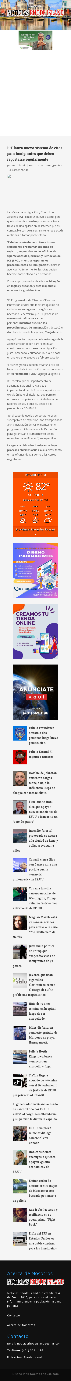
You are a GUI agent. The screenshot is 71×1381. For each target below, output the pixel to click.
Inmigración (54, 165)
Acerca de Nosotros (21, 1325)
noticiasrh (19, 165)
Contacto (13, 1315)
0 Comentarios (18, 170)
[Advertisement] (35, 88)
